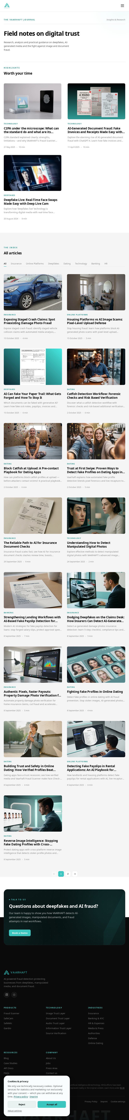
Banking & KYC (96, 1018)
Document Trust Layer (58, 1018)
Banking (95, 263)
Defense (92, 1038)
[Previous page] (54, 874)
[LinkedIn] (6, 995)
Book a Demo (20, 932)
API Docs (8, 1068)
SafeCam (8, 1018)
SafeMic (8, 1023)
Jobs (48, 1063)
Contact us (51, 1073)
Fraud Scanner (11, 1013)
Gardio (7, 1028)
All (5, 263)
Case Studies (10, 1063)
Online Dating (95, 1043)
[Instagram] (14, 995)
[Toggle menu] (122, 5)
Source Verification (56, 1033)
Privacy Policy (91, 1101)
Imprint (104, 1101)
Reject (22, 1104)
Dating (67, 263)
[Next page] (75, 874)
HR (105, 263)
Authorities (94, 1033)
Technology (81, 263)
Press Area (51, 1068)
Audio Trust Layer (55, 1023)
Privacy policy (21, 1096)
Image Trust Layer (55, 1013)
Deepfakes (53, 263)
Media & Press (96, 1028)
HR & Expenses (96, 1023)
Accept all (52, 1104)
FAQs (6, 1073)
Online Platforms (35, 263)
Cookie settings (118, 1101)
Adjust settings (15, 1110)
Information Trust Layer (58, 1028)
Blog (6, 1058)
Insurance (16, 263)
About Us (51, 1058)
